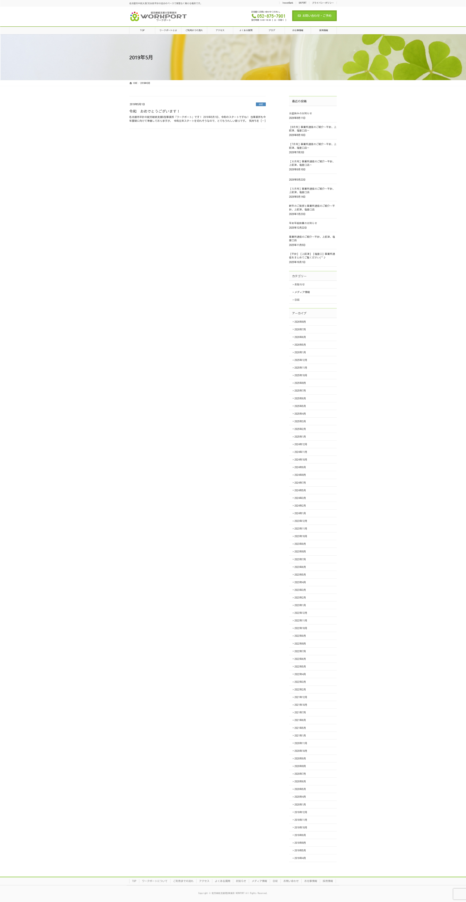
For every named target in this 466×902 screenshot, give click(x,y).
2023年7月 (300, 559)
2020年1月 (300, 804)
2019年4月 (300, 858)
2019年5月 (300, 850)
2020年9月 (300, 758)
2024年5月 (300, 490)
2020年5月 (300, 789)
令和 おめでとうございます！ (154, 111)
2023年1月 (300, 605)
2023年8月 (300, 551)
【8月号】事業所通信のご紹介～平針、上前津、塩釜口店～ (312, 128)
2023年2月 (300, 597)
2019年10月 (301, 827)
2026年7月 (300, 329)
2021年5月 (300, 728)
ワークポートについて (154, 881)
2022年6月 (300, 659)
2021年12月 (301, 697)
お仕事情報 (310, 881)
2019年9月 (300, 835)
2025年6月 (300, 398)
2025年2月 (300, 429)
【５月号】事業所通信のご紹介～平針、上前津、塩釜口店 (312, 190)
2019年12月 (301, 812)
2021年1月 (300, 735)
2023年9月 (300, 544)
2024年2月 (300, 505)
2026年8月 (300, 322)
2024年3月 (300, 498)
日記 (261, 104)
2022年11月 (301, 620)
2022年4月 (300, 674)
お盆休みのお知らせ (300, 113)
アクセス (204, 881)
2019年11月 (301, 820)
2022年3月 (300, 682)
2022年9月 (300, 636)
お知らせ (300, 284)
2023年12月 (301, 521)
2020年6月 (300, 781)
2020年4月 (300, 797)
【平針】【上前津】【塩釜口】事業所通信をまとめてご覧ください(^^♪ (312, 255)
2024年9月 (300, 467)
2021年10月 (301, 705)
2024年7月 (300, 482)
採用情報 (328, 881)
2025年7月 (300, 390)
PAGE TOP (452, 872)
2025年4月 (300, 413)
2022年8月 (300, 643)
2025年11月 (301, 367)
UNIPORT (302, 3)
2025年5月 (300, 406)
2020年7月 (300, 774)
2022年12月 (301, 613)
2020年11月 (301, 743)
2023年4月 (300, 582)
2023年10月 (301, 536)
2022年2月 (300, 689)
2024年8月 (300, 475)
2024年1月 (300, 513)
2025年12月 (301, 360)
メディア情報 (302, 292)
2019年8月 (300, 843)
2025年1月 (300, 436)
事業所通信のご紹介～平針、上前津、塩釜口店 (312, 238)
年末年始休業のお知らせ (303, 223)
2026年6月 (300, 337)
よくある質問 (222, 881)
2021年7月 (300, 712)
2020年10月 (301, 751)
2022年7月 (300, 651)
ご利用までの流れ (183, 881)
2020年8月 (300, 766)
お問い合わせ (291, 881)
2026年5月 (300, 345)
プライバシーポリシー (323, 3)
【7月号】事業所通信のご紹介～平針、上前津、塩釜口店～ (312, 145)
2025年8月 (300, 383)
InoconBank (287, 3)
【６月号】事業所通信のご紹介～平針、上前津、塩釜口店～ (312, 163)
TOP (134, 881)
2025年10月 (301, 375)
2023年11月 (301, 528)
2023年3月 (300, 590)
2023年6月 (300, 567)
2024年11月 (301, 452)
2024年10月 (301, 459)
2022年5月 (300, 666)
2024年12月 (301, 444)
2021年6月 (300, 720)
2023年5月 (300, 574)
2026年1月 (300, 352)
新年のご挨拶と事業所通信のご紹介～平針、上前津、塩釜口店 (312, 207)
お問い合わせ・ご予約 (316, 15)
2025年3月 (300, 421)
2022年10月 (301, 628)
